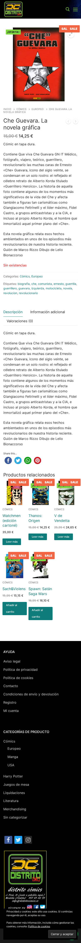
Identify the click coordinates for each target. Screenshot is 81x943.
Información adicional (47, 312)
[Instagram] (28, 840)
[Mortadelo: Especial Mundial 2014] (75, 122)
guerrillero (10, 288)
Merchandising (14, 809)
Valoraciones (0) (20, 321)
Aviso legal (11, 661)
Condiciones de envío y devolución (31, 694)
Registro (9, 702)
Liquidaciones (14, 793)
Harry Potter (13, 776)
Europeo (38, 109)
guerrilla (70, 283)
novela (67, 288)
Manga (12, 757)
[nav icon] (75, 9)
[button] (71, 34)
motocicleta (53, 288)
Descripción (13, 312)
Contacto (10, 686)
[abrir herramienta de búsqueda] (68, 9)
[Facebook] (8, 840)
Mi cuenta (11, 711)
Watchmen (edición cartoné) (11, 520)
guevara (24, 288)
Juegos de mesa (16, 784)
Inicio (7, 109)
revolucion (10, 293)
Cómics (21, 109)
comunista (45, 283)
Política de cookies (18, 678)
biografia (24, 283)
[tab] (13, 312)
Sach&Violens (14, 589)
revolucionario (28, 293)
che (33, 283)
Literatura (10, 801)
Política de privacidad (20, 669)
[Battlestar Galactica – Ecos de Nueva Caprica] (68, 122)
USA (10, 765)
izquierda (37, 288)
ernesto (59, 283)
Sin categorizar (15, 817)
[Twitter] (18, 840)
